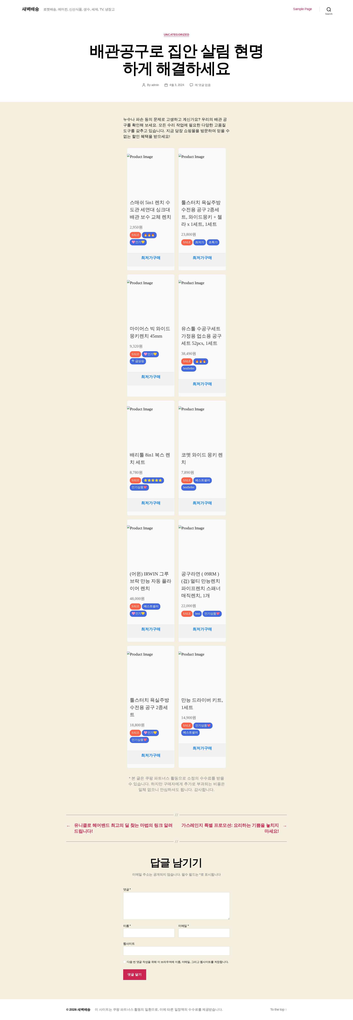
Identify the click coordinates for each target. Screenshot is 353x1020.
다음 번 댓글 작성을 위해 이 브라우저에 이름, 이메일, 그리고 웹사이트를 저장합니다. (178, 961)
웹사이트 (129, 943)
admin (155, 85)
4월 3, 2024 (177, 85)
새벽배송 (30, 9)
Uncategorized (176, 34)
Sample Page (302, 9)
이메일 (183, 925)
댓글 (127, 889)
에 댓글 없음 (203, 85)
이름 (127, 925)
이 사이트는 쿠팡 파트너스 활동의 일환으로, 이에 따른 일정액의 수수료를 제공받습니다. (159, 1009)
